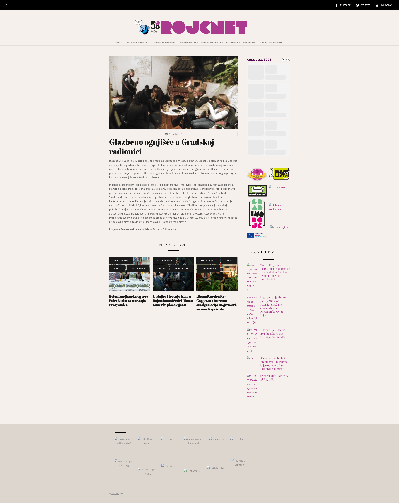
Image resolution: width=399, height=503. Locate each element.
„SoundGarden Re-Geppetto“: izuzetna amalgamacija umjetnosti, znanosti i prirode (216, 302)
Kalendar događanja (164, 42)
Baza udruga (249, 42)
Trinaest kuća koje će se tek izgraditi (274, 377)
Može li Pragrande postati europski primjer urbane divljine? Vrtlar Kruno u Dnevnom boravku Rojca (275, 272)
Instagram (386, 5)
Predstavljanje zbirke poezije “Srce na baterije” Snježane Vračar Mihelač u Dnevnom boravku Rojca (273, 306)
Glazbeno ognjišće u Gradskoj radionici (161, 146)
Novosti (117, 268)
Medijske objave (208, 260)
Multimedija (232, 42)
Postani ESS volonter (271, 42)
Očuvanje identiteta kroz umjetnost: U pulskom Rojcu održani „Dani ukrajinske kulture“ (275, 363)
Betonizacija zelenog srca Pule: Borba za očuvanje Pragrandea (128, 300)
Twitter (365, 5)
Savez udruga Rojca (211, 42)
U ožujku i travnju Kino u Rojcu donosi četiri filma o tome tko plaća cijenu (173, 300)
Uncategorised (138, 268)
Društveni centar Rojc (138, 42)
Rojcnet (115, 493)
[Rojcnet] (199, 31)
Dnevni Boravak (188, 42)
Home (119, 42)
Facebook (345, 5)
